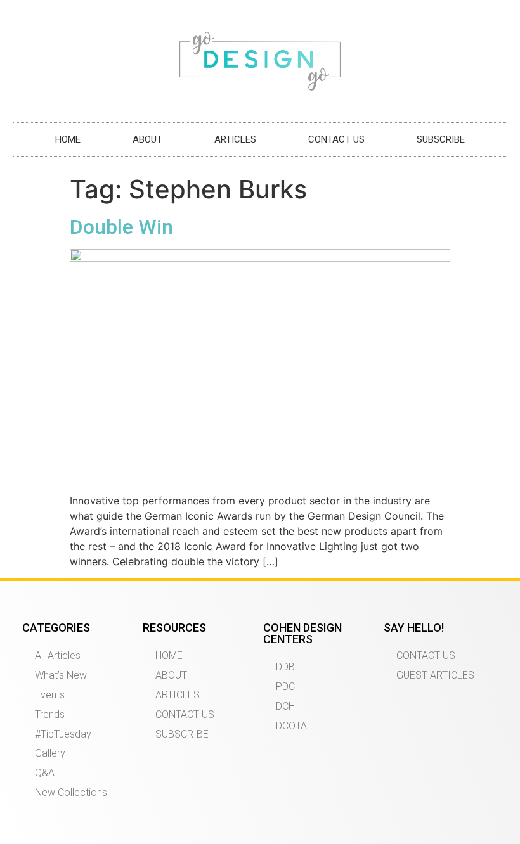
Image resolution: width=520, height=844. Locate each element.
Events (50, 695)
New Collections (71, 792)
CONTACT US (336, 139)
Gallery (50, 753)
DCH (285, 706)
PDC (285, 687)
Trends (50, 714)
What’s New (61, 675)
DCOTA (291, 726)
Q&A (45, 773)
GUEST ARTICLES (435, 675)
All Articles (58, 655)
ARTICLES (235, 139)
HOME (68, 139)
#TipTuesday (63, 734)
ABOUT (147, 139)
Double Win (121, 227)
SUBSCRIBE (441, 139)
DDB (285, 667)
